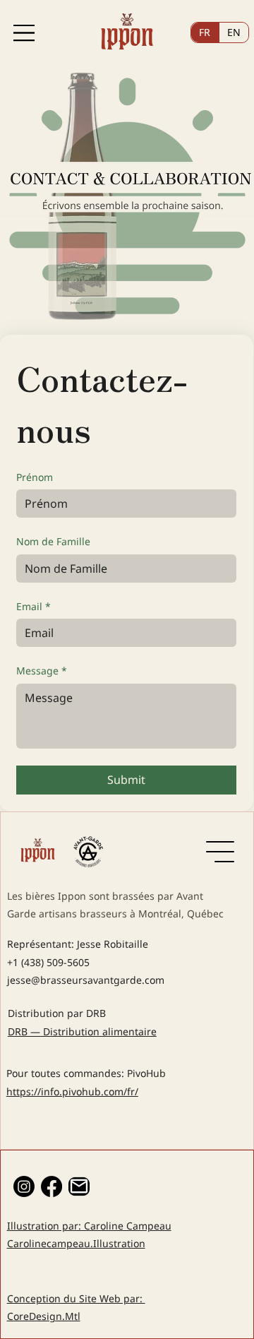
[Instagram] (24, 1186)
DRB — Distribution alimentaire (82, 1031)
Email (33, 606)
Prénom (34, 477)
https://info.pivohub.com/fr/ (72, 1091)
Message (41, 670)
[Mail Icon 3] (79, 1186)
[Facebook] (51, 1186)
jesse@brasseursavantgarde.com (85, 980)
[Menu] (24, 33)
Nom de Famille (53, 541)
